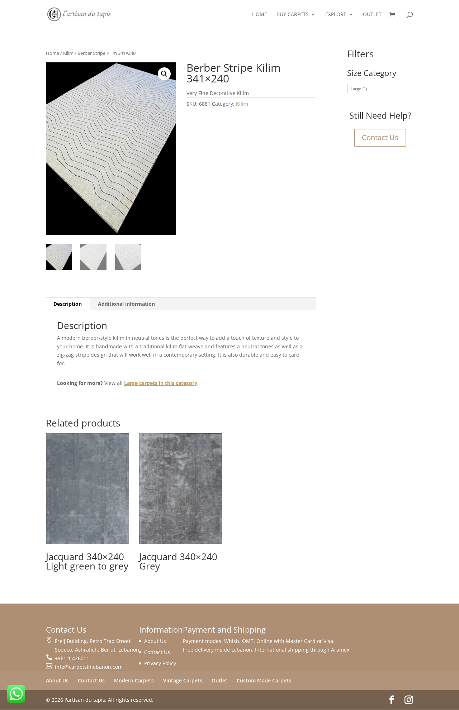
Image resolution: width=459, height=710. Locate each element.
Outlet (372, 15)
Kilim (68, 53)
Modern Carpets (134, 680)
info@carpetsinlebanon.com (89, 666)
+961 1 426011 (72, 658)
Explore (335, 15)
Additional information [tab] (126, 303)
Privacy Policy (160, 663)
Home (259, 15)
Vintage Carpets (182, 680)
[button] (164, 73)
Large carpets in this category (160, 383)
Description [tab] (67, 303)
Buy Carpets (292, 15)
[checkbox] (358, 88)
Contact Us (380, 137)
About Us (155, 641)
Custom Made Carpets (264, 680)
